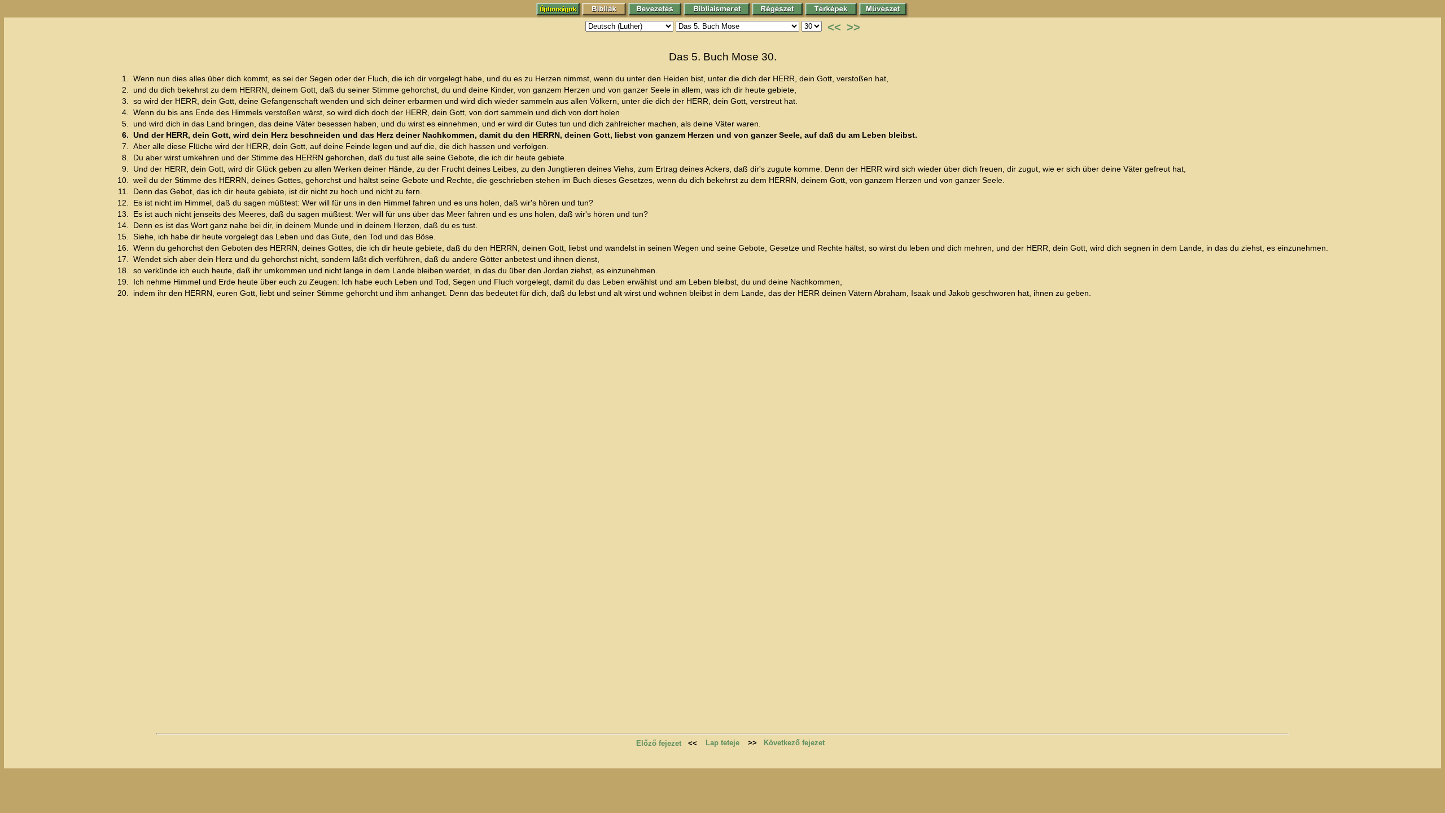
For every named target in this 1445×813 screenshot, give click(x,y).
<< (834, 27)
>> (853, 27)
